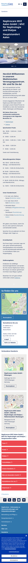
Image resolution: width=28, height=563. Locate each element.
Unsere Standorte (8, 469)
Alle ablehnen (14, 556)
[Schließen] (26, 535)
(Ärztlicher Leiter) (15, 198)
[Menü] (25, 4)
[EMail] (18, 500)
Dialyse (7, 124)
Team (4, 443)
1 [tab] (13, 284)
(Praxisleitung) (17, 212)
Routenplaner (7, 317)
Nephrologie (9, 122)
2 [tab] (13, 66)
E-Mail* (6, 339)
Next (26, 55)
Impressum (6, 488)
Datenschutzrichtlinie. (10, 549)
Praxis (4, 449)
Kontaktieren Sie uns (9, 481)
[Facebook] (4, 500)
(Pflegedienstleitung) (18, 207)
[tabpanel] (14, 53)
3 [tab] (15, 66)
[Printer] (23, 500)
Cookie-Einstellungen (14, 551)
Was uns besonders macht (10, 475)
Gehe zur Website (10, 342)
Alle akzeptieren (14, 560)
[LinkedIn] (14, 500)
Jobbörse (17, 278)
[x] (9, 500)
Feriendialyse (6, 462)
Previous (1, 55)
